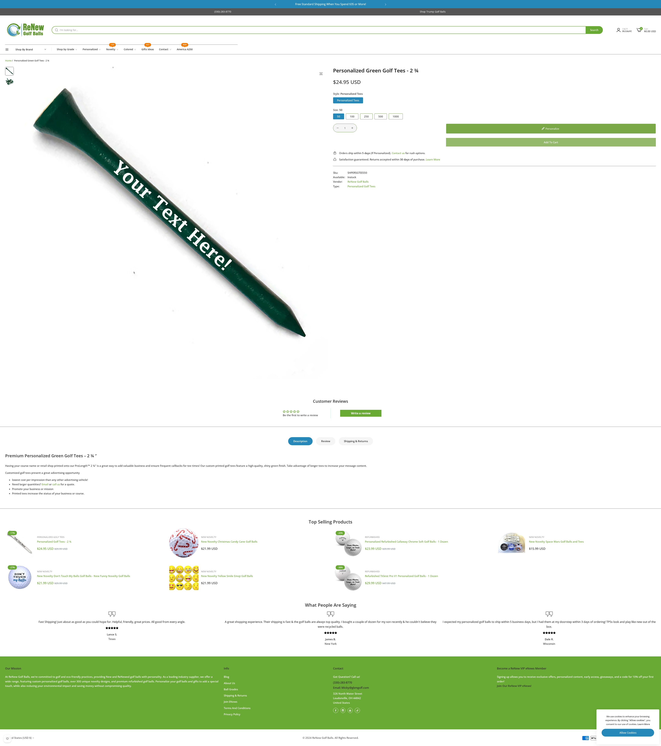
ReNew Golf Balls (358, 181)
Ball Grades (231, 689)
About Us (229, 683)
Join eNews (230, 701)
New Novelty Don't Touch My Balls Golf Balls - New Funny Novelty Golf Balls (83, 576)
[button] (275, 4)
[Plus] (352, 128)
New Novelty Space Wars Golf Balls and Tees (556, 541)
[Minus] (338, 128)
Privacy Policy (232, 714)
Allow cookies (628, 732)
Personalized (348, 4)
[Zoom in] (321, 73)
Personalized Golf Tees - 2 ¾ (54, 541)
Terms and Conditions (237, 708)
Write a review (361, 413)
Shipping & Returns (356, 441)
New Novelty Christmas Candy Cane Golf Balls (229, 541)
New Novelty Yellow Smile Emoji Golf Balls (227, 576)
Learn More (433, 159)
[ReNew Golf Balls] (25, 30)
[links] (336, 710)
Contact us (398, 153)
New (305, 4)
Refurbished (318, 4)
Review (325, 441)
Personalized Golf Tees (361, 186)
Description (300, 441)
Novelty (332, 4)
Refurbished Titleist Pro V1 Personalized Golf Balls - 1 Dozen (401, 576)
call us (56, 484)
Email (45, 484)
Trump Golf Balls (436, 11)
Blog (226, 676)
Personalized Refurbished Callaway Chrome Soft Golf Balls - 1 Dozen (406, 541)
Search (594, 30)
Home (8, 60)
